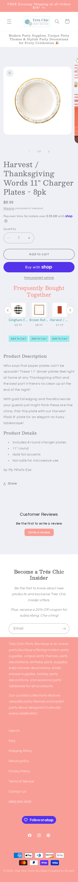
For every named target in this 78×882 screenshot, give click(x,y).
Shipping (8, 208)
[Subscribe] (64, 628)
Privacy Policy (19, 771)
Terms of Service (21, 781)
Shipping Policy (20, 751)
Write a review (39, 532)
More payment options (39, 277)
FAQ (12, 741)
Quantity (9, 229)
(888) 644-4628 (20, 801)
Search (14, 730)
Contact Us (17, 791)
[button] (9, 21)
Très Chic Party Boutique (31, 871)
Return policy (19, 761)
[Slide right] (49, 151)
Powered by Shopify (61, 871)
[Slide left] (29, 151)
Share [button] (12, 483)
